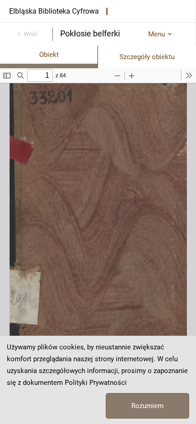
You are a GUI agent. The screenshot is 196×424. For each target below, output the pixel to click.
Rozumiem (147, 406)
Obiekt (49, 54)
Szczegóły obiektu (147, 57)
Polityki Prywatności (96, 383)
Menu (156, 34)
